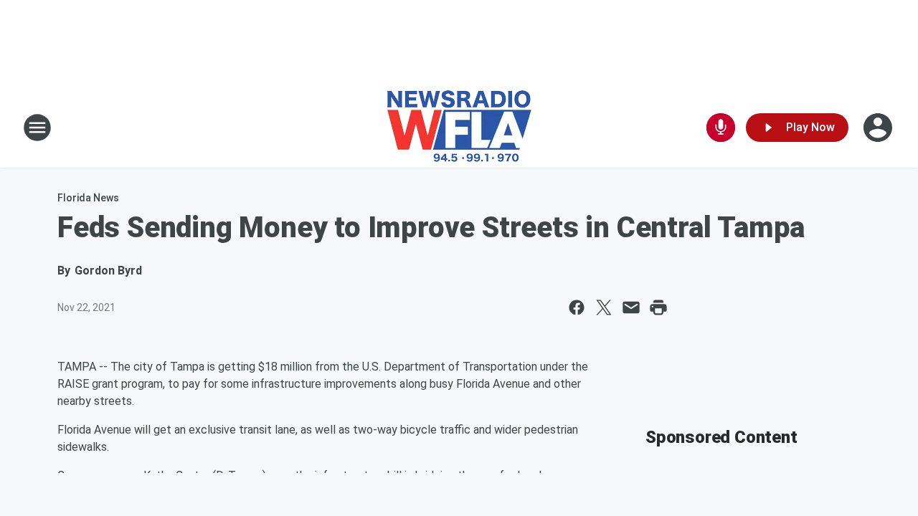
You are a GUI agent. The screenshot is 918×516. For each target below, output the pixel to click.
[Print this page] (658, 307)
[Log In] (879, 127)
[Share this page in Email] (631, 307)
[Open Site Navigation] (37, 127)
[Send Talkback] (720, 127)
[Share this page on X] (604, 307)
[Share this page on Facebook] (577, 307)
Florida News (88, 198)
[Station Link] (459, 127)
